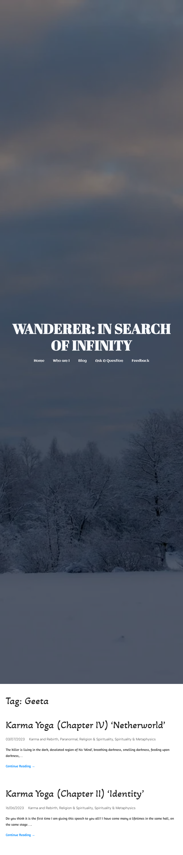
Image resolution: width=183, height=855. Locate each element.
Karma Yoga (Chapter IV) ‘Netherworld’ (85, 725)
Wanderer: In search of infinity (91, 336)
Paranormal (69, 739)
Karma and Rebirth (43, 739)
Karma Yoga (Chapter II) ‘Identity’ (75, 793)
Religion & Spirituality (96, 739)
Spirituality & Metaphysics (135, 739)
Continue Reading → (20, 766)
